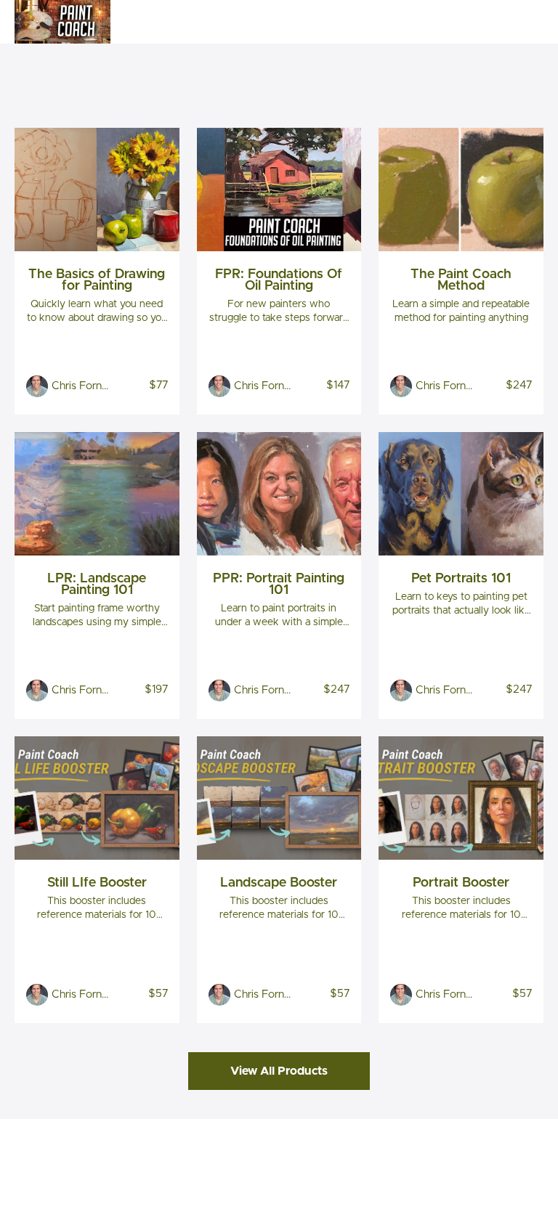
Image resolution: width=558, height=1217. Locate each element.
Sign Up (525, 22)
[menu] (500, 22)
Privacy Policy (493, 1155)
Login (483, 22)
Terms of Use (491, 1141)
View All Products (279, 1071)
